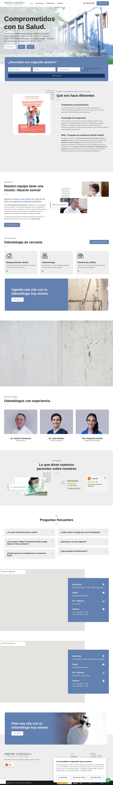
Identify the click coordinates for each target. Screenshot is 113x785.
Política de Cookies (87, 768)
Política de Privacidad (74, 757)
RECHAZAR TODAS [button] (79, 777)
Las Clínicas (39, 3)
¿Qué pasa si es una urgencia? (73, 542)
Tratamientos (50, 3)
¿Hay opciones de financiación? (74, 551)
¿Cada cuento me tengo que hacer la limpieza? (80, 532)
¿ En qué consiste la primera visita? (22, 532)
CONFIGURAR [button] (63, 777)
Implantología (48, 262)
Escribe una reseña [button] (74, 488)
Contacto (60, 3)
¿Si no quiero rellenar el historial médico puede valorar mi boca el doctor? (27, 543)
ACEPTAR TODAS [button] (95, 777)
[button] (29, 532)
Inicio (31, 3)
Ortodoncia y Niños (87, 262)
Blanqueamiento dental (17, 262)
